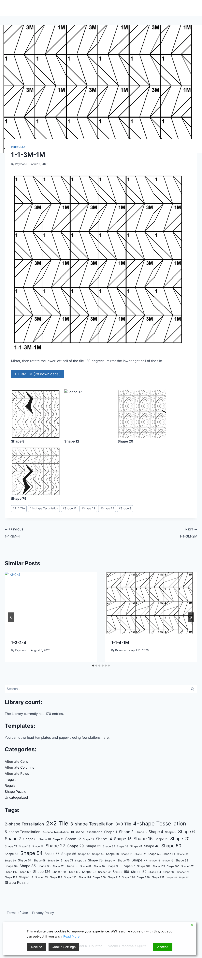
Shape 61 (127, 854)
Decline (36, 947)
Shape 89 (86, 866)
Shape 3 (141, 832)
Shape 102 (144, 866)
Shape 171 (183, 871)
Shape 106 (173, 866)
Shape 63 (154, 854)
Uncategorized (16, 797)
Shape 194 (85, 877)
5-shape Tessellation (22, 832)
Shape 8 (125, 508)
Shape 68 (40, 860)
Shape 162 (139, 872)
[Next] (191, 617)
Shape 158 (121, 872)
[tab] (93, 666)
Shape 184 (26, 877)
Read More (71, 936)
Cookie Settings (64, 947)
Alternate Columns (19, 767)
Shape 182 (11, 877)
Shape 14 (104, 839)
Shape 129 (59, 871)
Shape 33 (122, 846)
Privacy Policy (43, 913)
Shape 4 (156, 831)
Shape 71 (67, 860)
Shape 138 (89, 872)
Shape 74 (110, 860)
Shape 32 (109, 846)
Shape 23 (24, 846)
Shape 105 (158, 866)
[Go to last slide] (11, 617)
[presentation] (51, 602)
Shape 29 (88, 508)
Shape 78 (154, 860)
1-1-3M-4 (14, 533)
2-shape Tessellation (24, 824)
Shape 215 (114, 877)
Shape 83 (181, 860)
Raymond (21, 164)
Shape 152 (104, 871)
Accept (162, 947)
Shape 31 (93, 846)
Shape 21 (11, 846)
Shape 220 (128, 877)
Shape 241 (171, 877)
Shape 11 (58, 839)
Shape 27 (55, 845)
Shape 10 (44, 839)
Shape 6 (186, 831)
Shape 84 (11, 866)
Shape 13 (88, 839)
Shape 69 (53, 860)
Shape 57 (84, 854)
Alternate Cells (16, 761)
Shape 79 (167, 860)
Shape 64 (169, 854)
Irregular (18, 147)
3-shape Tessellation (91, 823)
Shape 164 (155, 871)
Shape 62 (140, 854)
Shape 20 (180, 838)
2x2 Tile (19, 508)
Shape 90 (99, 866)
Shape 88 (71, 866)
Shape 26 (38, 846)
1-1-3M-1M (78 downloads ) (38, 374)
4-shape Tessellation (44, 508)
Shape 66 (10, 860)
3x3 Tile (123, 824)
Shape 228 (143, 877)
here (105, 737)
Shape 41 (136, 846)
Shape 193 (70, 877)
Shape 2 (126, 832)
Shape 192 (56, 877)
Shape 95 (113, 866)
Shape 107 (187, 866)
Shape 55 (52, 854)
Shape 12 (69, 508)
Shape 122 (25, 871)
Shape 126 (41, 871)
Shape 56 (68, 854)
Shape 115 (11, 871)
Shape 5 (170, 832)
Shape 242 (184, 877)
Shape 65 (183, 854)
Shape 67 (25, 860)
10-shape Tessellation (86, 832)
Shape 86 (44, 866)
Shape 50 (171, 845)
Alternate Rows (17, 773)
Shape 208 (99, 877)
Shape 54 (31, 853)
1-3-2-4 (18, 642)
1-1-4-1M (120, 642)
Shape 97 (128, 866)
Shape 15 (123, 838)
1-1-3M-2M (188, 533)
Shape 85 (28, 866)
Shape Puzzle (15, 792)
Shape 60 (112, 854)
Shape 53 (11, 854)
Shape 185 (41, 877)
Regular (11, 785)
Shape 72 (80, 860)
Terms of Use (17, 913)
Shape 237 (158, 877)
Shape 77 (139, 860)
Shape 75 (107, 508)
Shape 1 (110, 832)
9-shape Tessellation (55, 832)
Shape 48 (151, 846)
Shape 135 (74, 871)
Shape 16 (143, 838)
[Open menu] (193, 8)
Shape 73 (95, 860)
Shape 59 (98, 854)
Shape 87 (58, 866)
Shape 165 (169, 871)
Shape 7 (13, 838)
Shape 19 (161, 839)
